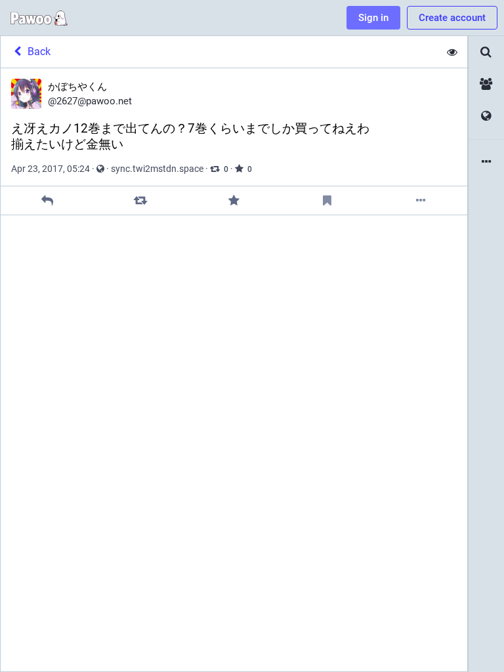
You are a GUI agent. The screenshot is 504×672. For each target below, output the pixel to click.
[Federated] (486, 116)
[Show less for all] (452, 52)
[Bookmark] (327, 200)
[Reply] (47, 200)
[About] (486, 162)
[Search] (486, 52)
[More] (420, 200)
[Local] (486, 84)
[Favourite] (234, 200)
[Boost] (140, 200)
